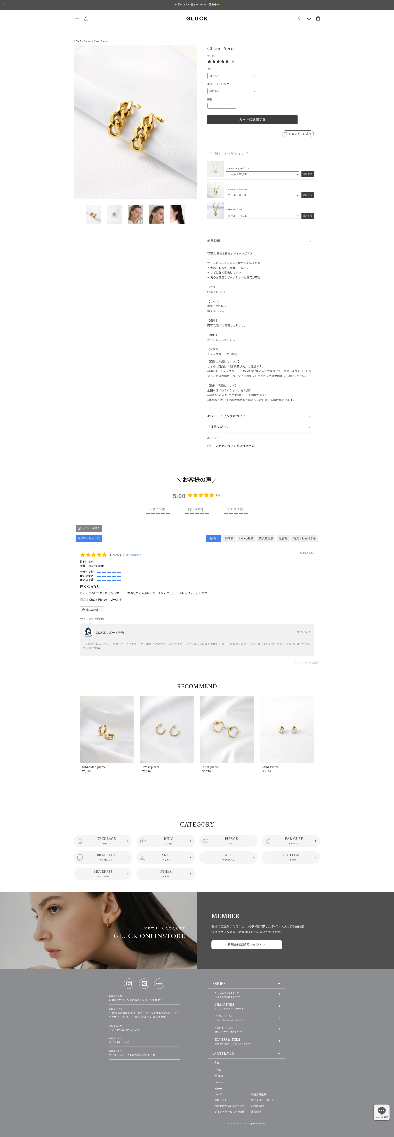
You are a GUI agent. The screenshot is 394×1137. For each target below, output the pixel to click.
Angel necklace (234, 209)
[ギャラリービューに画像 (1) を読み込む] (93, 214)
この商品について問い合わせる (233, 446)
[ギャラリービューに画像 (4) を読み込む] (156, 214)
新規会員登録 (259, 1094)
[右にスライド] (192, 214)
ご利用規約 (257, 1106)
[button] (77, 18)
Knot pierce (210, 767)
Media (218, 1076)
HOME (77, 41)
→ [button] (389, 5)
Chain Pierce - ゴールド (105, 599)
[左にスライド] (78, 214)
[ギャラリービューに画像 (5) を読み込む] (177, 214)
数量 (210, 99)
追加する (308, 174)
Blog (217, 1069)
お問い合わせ (222, 1100)
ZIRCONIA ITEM (227, 994)
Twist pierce (150, 767)
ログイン (219, 1094)
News (218, 1089)
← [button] (4, 5)
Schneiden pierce (94, 767)
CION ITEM (228, 1018)
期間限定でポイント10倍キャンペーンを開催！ (136, 998)
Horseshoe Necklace (236, 188)
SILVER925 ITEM (233, 1041)
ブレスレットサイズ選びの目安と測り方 (132, 1053)
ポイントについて (119, 1040)
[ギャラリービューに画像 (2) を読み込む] (114, 214)
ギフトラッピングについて (124, 1027)
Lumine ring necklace (237, 168)
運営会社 (256, 1111)
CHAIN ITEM (230, 1006)
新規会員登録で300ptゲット (247, 945)
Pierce (87, 41)
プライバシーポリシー (264, 1100)
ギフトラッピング (218, 84)
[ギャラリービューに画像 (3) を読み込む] (135, 214)
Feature (219, 1082)
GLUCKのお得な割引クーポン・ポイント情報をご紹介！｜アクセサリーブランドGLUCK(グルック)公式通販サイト (144, 1013)
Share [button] (215, 438)
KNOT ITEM (228, 1029)
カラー (211, 69)
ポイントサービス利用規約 (229, 1111)
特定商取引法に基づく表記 (229, 1106)
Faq (217, 1063)
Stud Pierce (270, 767)
